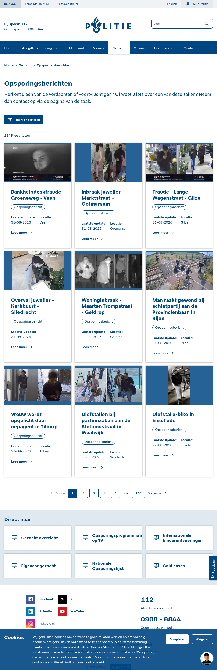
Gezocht (119, 48)
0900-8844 (34, 29)
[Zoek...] (182, 26)
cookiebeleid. (95, 662)
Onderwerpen (164, 48)
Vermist (140, 48)
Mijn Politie (201, 4)
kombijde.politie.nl (37, 4)
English (172, 4)
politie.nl (10, 4)
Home (9, 48)
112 (24, 24)
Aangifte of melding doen (41, 48)
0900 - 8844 (161, 619)
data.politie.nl (68, 4)
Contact (190, 48)
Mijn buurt (76, 48)
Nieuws (98, 48)
